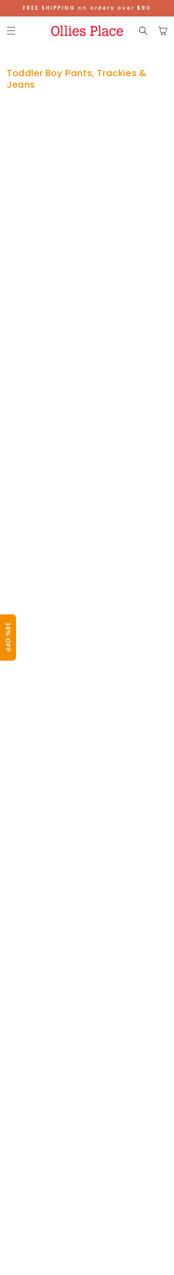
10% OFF (8, 637)
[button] (11, 31)
